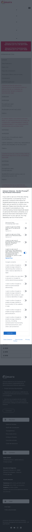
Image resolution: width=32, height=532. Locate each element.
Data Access (19, 339)
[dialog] (16, 266)
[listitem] (16, 223)
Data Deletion (7, 339)
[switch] (25, 228)
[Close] (28, 191)
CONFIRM (10, 333)
